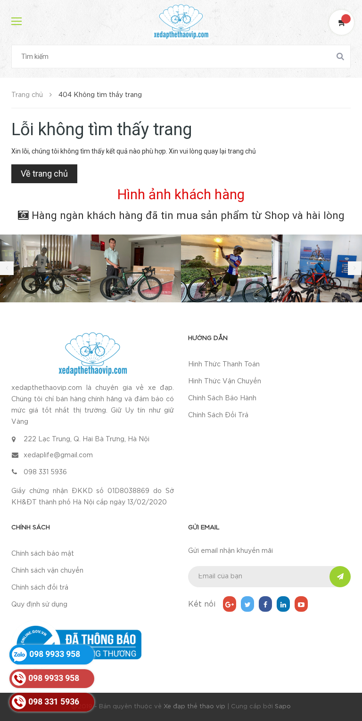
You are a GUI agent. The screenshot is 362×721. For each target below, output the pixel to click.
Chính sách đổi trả (39, 588)
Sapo (283, 706)
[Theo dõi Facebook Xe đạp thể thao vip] (265, 604)
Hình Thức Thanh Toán (224, 364)
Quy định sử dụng (39, 605)
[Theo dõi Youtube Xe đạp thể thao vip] (301, 604)
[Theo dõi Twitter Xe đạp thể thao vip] (247, 604)
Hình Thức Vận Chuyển (224, 381)
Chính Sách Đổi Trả (218, 415)
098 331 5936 (45, 472)
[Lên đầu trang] (343, 690)
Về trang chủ (44, 173)
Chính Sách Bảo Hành (222, 398)
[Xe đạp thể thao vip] (92, 354)
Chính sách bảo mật (42, 554)
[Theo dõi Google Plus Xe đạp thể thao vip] (229, 604)
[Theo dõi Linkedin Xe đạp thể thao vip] (283, 604)
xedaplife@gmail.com (58, 455)
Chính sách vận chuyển (47, 571)
